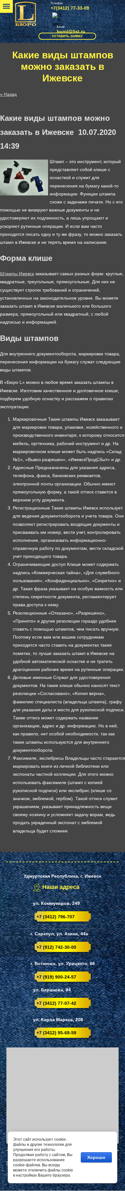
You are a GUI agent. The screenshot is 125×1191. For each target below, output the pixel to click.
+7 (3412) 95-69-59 (56, 1032)
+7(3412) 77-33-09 (70, 8)
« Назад (8, 94)
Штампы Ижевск (17, 273)
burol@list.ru (71, 31)
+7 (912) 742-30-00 (56, 947)
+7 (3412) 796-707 (56, 916)
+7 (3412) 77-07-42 (56, 1003)
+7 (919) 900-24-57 (56, 977)
